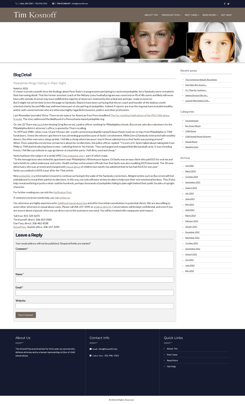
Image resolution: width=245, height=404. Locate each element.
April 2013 (189, 210)
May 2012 (189, 271)
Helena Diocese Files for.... (196, 95)
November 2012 (192, 237)
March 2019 (190, 171)
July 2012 (189, 260)
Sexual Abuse (191, 141)
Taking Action (170, 14)
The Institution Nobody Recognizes (201, 79)
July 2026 (189, 165)
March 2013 (190, 215)
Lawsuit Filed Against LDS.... (197, 100)
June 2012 (190, 265)
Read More (209, 14)
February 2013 (191, 221)
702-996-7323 (111, 355)
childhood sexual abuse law (72, 203)
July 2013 (189, 193)
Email (19, 287)
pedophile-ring (27, 175)
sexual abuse (73, 166)
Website (21, 300)
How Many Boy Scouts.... (196, 85)
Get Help (226, 14)
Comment (22, 248)
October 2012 (191, 243)
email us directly (102, 206)
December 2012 (192, 232)
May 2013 (189, 204)
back (40, 124)
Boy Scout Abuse (193, 126)
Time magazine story (73, 155)
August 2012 (191, 254)
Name (20, 274)
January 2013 (191, 226)
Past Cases (191, 14)
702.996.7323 (41, 3)
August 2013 (191, 188)
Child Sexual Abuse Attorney (198, 136)
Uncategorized (191, 120)
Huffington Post (62, 192)
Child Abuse (190, 131)
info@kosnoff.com (80, 3)
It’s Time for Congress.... (196, 90)
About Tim (151, 14)
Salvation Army (191, 147)
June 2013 (190, 199)
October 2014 (191, 177)
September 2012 (192, 249)
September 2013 (192, 182)
